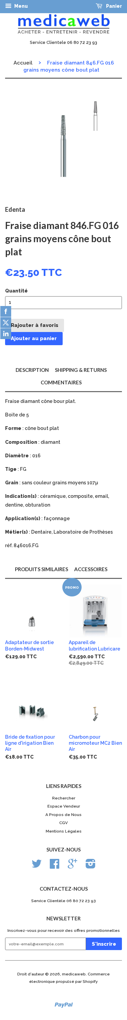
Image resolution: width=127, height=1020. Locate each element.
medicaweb (74, 974)
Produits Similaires (41, 569)
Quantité (16, 291)
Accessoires (90, 569)
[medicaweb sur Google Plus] (72, 866)
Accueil (23, 63)
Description (32, 370)
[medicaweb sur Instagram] (90, 866)
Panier (113, 6)
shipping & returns (81, 370)
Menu (20, 6)
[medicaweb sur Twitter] (36, 866)
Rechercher (63, 798)
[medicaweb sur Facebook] (54, 866)
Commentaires (61, 382)
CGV (63, 822)
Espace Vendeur (63, 806)
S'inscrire (104, 944)
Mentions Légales (64, 831)
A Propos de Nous (63, 814)
